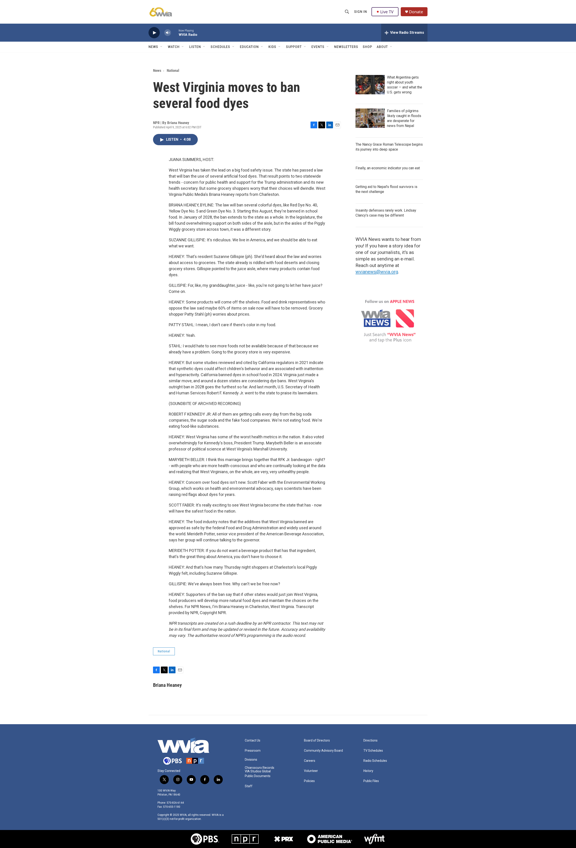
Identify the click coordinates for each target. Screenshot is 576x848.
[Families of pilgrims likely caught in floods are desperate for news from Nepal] (370, 118)
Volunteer (311, 771)
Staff (248, 786)
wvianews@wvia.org (377, 271)
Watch (174, 47)
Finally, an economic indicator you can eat (388, 168)
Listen (195, 47)
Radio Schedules (375, 760)
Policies (309, 781)
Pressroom (253, 750)
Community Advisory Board (323, 750)
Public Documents (257, 776)
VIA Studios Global (258, 771)
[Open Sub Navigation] (161, 47)
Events (317, 47)
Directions (370, 740)
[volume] (167, 33)
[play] (154, 32)
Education (249, 47)
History (368, 771)
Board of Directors (317, 740)
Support (294, 47)
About (382, 47)
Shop (367, 47)
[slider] (175, 32)
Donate (416, 11)
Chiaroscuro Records (259, 767)
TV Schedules (373, 750)
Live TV (387, 11)
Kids (272, 47)
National (173, 70)
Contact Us (252, 740)
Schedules (220, 47)
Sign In (360, 12)
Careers (309, 760)
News (153, 47)
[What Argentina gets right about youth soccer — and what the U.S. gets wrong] (370, 84)
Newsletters (346, 47)
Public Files (371, 781)
